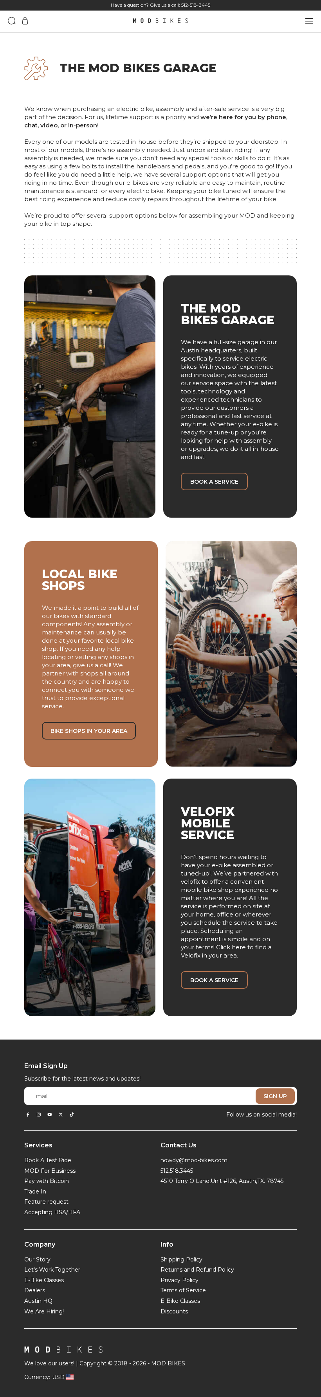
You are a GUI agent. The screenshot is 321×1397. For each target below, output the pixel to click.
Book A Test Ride (47, 1160)
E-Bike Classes (44, 1280)
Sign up (275, 1096)
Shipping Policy (181, 1259)
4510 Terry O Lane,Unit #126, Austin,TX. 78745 (221, 1180)
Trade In (35, 1191)
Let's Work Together (52, 1269)
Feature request (46, 1201)
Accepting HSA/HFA (52, 1212)
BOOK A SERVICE (214, 980)
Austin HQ (38, 1300)
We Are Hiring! (44, 1311)
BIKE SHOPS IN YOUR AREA (88, 730)
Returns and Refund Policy (197, 1269)
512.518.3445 (176, 1170)
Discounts (174, 1311)
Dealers (34, 1290)
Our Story (37, 1259)
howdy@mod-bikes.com (193, 1160)
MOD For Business (50, 1170)
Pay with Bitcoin (46, 1180)
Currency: (37, 1377)
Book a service (214, 481)
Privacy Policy (179, 1280)
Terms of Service (183, 1290)
